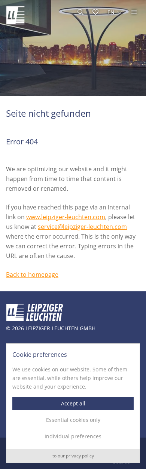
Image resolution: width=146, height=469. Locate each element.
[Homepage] (15, 15)
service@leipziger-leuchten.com (82, 227)
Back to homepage (32, 274)
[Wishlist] (95, 12)
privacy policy (80, 456)
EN (111, 12)
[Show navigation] (134, 12)
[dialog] (73, 403)
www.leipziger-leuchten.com (65, 217)
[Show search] (80, 12)
